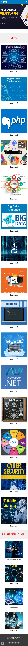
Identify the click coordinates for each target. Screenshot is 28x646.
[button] (1, 2)
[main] (14, 38)
